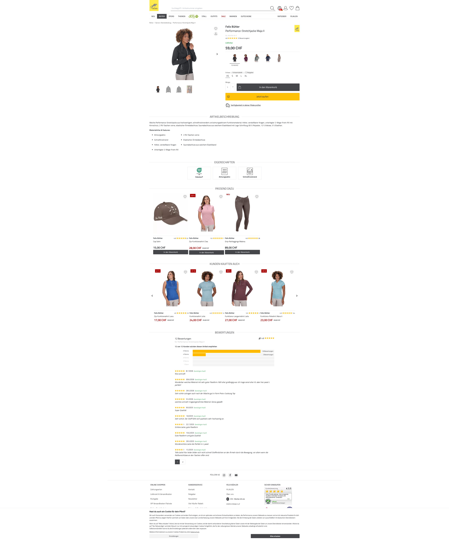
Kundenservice (195, 484)
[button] (193, 16)
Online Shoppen (157, 484)
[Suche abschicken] (272, 8)
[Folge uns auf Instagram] (224, 475)
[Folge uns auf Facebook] (230, 475)
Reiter (151, 23)
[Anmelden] (286, 7)
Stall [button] (204, 16)
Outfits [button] (214, 16)
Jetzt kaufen (262, 96)
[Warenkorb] (297, 7)
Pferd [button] (171, 16)
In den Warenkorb (206, 252)
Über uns (230, 494)
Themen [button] (181, 16)
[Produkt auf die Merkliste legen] (216, 28)
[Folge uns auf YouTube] (236, 475)
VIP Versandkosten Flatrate (161, 503)
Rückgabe (154, 498)
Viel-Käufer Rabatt (195, 503)
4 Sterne (186, 354)
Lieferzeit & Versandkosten (161, 494)
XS (227, 76)
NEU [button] (153, 16)
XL (246, 76)
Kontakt (191, 489)
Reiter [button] (162, 16)
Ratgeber (250, 72)
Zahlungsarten (156, 489)
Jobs (236, 498)
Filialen (294, 16)
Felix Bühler (232, 484)
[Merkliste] (292, 7)
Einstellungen (174, 536)
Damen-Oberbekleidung (163, 23)
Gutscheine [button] (246, 16)
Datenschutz (194, 532)
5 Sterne (186, 351)
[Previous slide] (151, 54)
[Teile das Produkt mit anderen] (216, 34)
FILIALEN (230, 489)
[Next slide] (217, 54)
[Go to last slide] (152, 296)
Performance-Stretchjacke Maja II (184, 23)
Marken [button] (233, 16)
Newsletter (192, 498)
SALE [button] (223, 16)
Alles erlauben (275, 536)
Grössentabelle (237, 72)
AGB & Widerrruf (233, 504)
